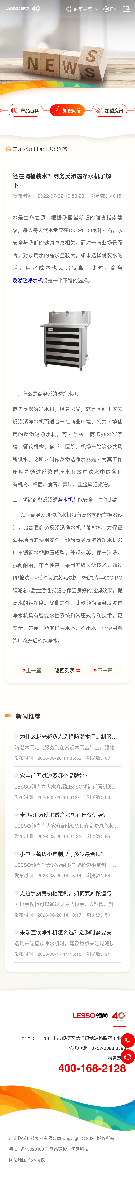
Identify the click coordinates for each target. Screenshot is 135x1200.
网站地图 (17, 1159)
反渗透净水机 (28, 280)
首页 (16, 148)
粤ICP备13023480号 (28, 1149)
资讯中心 (35, 148)
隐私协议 (36, 1159)
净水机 (65, 499)
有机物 (20, 484)
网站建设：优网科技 (69, 1149)
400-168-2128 (92, 1067)
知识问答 (58, 148)
